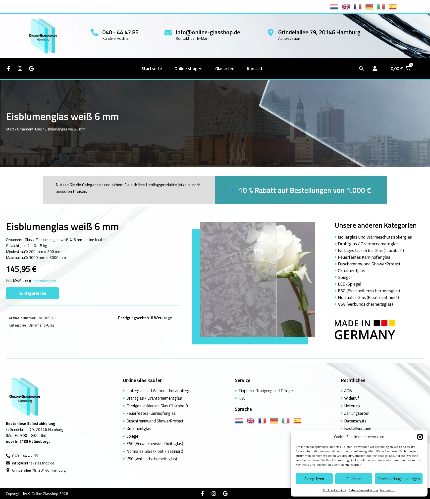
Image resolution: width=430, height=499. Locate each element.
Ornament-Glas (29, 129)
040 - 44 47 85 (120, 32)
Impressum (387, 490)
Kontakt (255, 68)
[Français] (359, 6)
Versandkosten (44, 281)
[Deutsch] (371, 6)
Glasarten (224, 68)
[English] (348, 6)
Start (10, 129)
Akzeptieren (314, 479)
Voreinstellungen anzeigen (398, 479)
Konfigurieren (32, 293)
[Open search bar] (361, 68)
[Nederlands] (336, 6)
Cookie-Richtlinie (334, 490)
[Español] (394, 6)
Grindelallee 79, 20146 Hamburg (319, 32)
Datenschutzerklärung (363, 490)
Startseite (151, 68)
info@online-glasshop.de (208, 32)
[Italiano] (383, 6)
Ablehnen (353, 479)
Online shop (186, 68)
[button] (420, 436)
